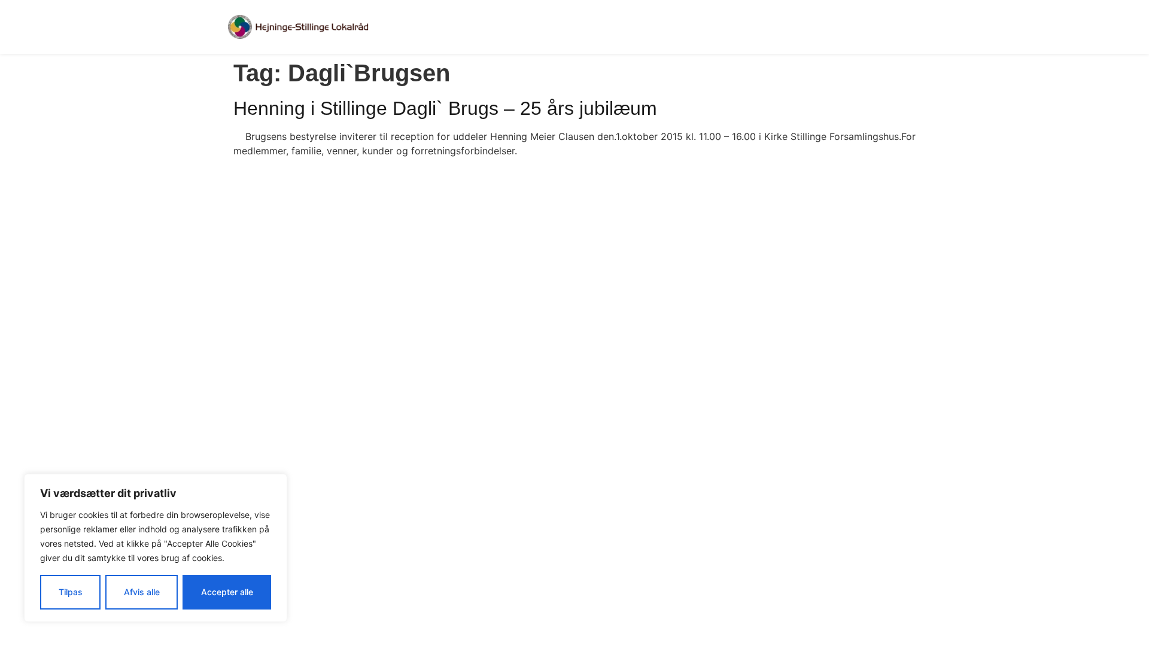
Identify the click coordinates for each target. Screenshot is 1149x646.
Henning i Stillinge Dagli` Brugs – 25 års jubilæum (445, 108)
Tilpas (71, 592)
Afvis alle (142, 592)
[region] (155, 548)
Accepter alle (227, 592)
